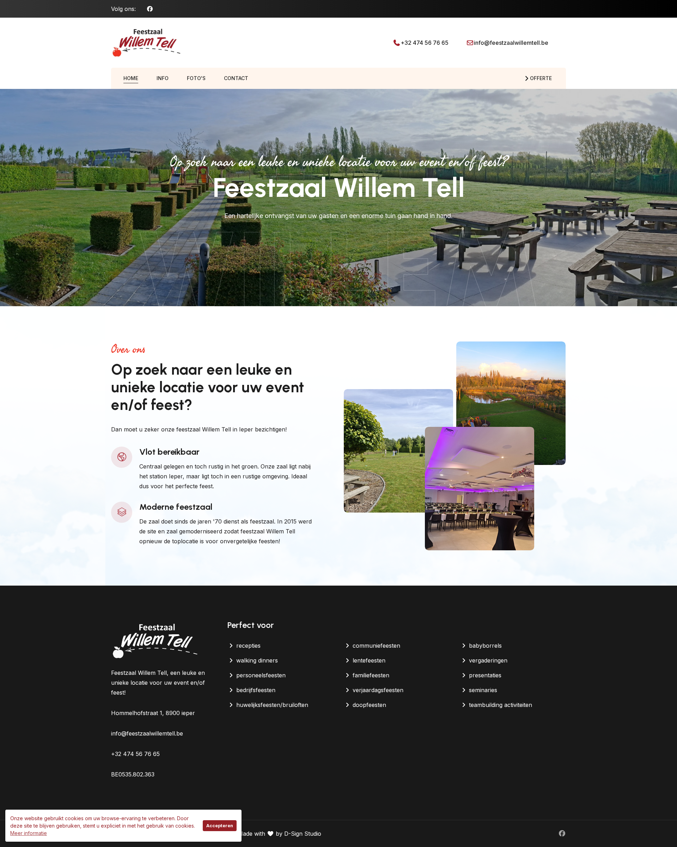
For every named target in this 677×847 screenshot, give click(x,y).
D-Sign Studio (302, 833)
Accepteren (219, 825)
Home (130, 78)
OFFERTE (541, 78)
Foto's (196, 78)
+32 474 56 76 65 (425, 42)
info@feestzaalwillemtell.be (511, 42)
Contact (236, 78)
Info (163, 78)
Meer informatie (28, 833)
